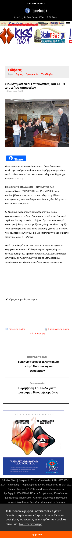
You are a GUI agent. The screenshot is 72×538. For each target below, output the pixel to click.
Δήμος (19, 74)
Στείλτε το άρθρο (17, 329)
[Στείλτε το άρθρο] (6, 329)
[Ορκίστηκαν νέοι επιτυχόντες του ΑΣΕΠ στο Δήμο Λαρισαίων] (37, 123)
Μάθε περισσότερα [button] (30, 524)
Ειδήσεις (15, 70)
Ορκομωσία (32, 74)
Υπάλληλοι (47, 74)
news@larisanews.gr (53, 489)
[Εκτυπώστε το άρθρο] (46, 329)
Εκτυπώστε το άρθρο (58, 329)
